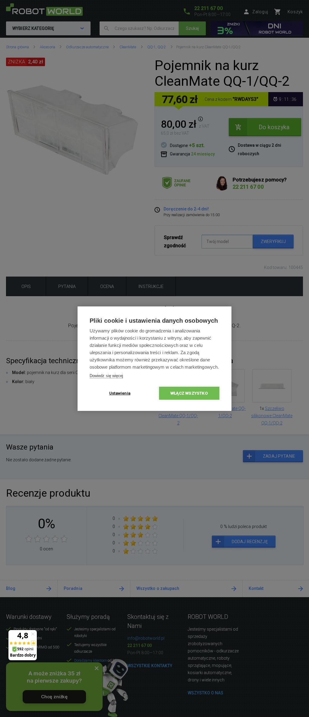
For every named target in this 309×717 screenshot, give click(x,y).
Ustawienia (119, 393)
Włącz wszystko (189, 393)
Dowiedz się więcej (106, 375)
